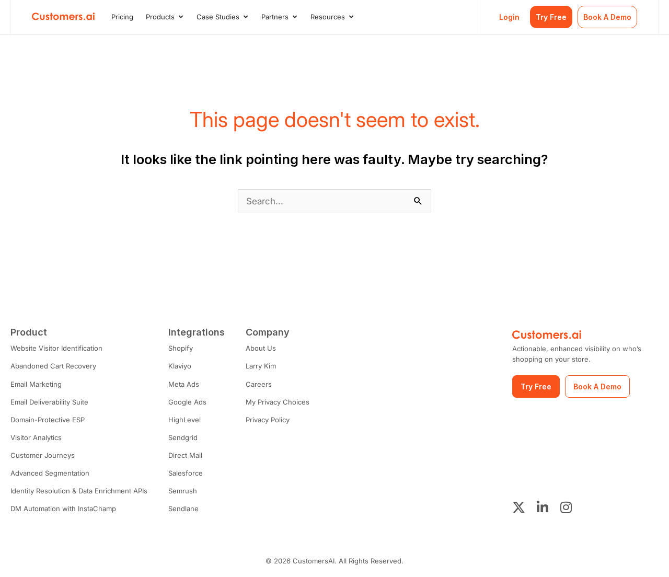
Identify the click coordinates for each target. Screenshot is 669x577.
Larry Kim (261, 366)
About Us (261, 348)
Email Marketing (36, 384)
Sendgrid (183, 437)
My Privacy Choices (277, 402)
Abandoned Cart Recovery (53, 366)
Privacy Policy (268, 420)
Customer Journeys (42, 455)
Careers (259, 384)
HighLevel (184, 420)
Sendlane (183, 508)
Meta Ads (183, 384)
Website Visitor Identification (56, 348)
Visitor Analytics (36, 437)
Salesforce (185, 473)
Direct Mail (185, 455)
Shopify (180, 348)
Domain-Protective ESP (47, 420)
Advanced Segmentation (49, 473)
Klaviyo (179, 366)
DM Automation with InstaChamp (63, 508)
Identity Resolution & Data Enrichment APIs (78, 491)
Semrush (182, 491)
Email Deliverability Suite (49, 402)
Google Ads (187, 402)
